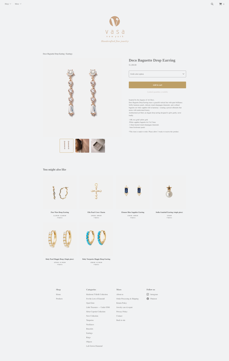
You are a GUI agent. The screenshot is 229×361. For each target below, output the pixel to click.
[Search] (212, 4)
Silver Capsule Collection (95, 311)
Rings (88, 337)
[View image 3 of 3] (98, 146)
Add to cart (157, 85)
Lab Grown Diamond (94, 346)
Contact (119, 316)
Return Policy (121, 303)
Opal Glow (90, 303)
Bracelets (89, 328)
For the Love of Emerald (95, 298)
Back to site (120, 320)
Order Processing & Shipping (127, 298)
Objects (89, 341)
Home (58, 294)
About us (119, 294)
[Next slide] (118, 97)
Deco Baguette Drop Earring (54, 53)
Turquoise (90, 320)
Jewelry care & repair (124, 307)
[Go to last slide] (46, 97)
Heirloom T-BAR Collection (97, 294)
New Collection (92, 316)
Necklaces (90, 324)
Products (59, 298)
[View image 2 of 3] (82, 146)
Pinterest (153, 298)
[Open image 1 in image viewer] (82, 97)
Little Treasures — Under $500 (98, 307)
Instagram (154, 294)
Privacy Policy (121, 311)
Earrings (69, 53)
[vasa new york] (114, 30)
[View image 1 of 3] (66, 146)
